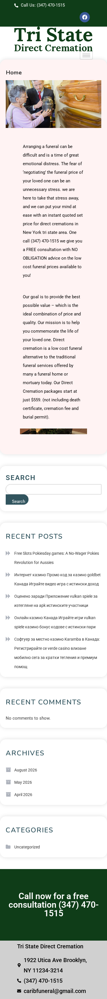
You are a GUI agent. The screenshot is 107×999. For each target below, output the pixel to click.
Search (21, 478)
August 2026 (25, 770)
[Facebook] (85, 17)
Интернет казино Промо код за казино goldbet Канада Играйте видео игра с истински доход (57, 579)
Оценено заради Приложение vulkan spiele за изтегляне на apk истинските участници (56, 601)
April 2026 (23, 794)
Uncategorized (27, 847)
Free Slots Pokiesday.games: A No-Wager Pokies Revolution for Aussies (56, 558)
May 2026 (23, 782)
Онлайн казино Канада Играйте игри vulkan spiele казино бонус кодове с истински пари (55, 622)
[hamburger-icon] (86, 55)
